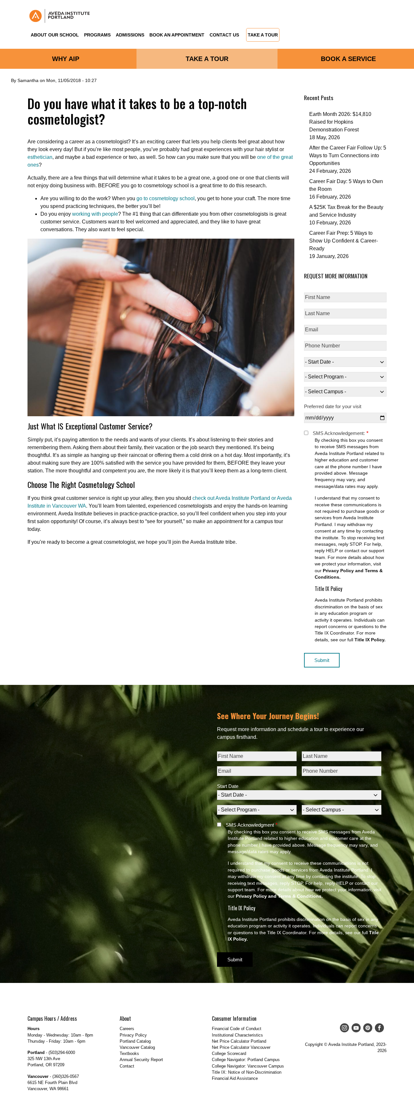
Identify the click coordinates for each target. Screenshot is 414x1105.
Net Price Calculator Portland (239, 1041)
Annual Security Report (141, 1059)
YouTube (355, 1028)
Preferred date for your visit (332, 406)
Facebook (378, 1028)
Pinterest (366, 1028)
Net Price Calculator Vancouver (241, 1047)
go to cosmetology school (165, 198)
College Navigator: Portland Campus (246, 1059)
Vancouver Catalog (137, 1047)
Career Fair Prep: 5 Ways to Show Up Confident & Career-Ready (343, 240)
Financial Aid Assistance (235, 1078)
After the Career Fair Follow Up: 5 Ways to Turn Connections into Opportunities (347, 155)
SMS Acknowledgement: (339, 433)
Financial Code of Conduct (236, 1028)
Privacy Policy (133, 1035)
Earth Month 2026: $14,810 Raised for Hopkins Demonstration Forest (340, 121)
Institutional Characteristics (237, 1035)
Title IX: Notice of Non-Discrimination (246, 1072)
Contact (127, 1066)
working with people (94, 214)
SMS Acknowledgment (250, 825)
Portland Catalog (135, 1041)
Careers (127, 1028)
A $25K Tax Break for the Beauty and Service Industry (346, 211)
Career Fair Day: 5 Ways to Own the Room (346, 185)
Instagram (343, 1028)
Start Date (227, 786)
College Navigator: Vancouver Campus (248, 1066)
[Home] (59, 16)
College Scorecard (229, 1053)
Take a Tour (263, 35)
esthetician (39, 157)
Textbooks (129, 1053)
